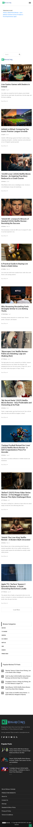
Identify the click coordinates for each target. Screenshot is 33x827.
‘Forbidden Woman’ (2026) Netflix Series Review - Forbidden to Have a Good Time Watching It (19, 770)
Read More (4, 101)
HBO (3, 646)
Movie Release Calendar (8, 789)
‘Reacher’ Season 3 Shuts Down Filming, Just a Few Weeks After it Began (18, 671)
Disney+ (4, 650)
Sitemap (4, 804)
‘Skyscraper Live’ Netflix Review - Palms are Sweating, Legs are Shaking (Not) (15, 353)
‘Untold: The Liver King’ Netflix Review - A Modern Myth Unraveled (15, 538)
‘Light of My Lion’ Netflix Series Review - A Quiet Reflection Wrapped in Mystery (17, 693)
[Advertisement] (16, 35)
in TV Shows (4, 359)
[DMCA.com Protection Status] (6, 822)
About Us (4, 796)
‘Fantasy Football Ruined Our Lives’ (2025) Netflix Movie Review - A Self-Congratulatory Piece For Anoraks (15, 448)
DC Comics (5, 639)
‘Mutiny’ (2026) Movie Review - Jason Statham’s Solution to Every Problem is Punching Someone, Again (13, 14)
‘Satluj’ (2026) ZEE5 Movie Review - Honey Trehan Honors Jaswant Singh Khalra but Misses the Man (19, 750)
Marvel (4, 635)
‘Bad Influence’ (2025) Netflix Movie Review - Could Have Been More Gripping (18, 688)
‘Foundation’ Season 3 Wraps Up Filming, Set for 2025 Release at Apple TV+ (18, 682)
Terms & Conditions (7, 815)
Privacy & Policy (6, 811)
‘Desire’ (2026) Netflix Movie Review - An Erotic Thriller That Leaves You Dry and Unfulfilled (20, 760)
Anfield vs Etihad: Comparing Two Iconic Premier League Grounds (15, 130)
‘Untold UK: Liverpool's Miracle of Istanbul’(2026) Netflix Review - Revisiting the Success (15, 221)
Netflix (4, 642)
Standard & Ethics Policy (9, 807)
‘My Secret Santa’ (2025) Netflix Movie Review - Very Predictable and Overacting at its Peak (16, 402)
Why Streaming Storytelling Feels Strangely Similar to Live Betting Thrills (15, 309)
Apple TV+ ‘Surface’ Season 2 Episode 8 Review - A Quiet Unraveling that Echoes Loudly (13, 586)
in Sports (3, 89)
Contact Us (5, 800)
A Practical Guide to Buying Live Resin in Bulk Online (14, 265)
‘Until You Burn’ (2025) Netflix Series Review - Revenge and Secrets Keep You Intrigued (18, 677)
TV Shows (4, 631)
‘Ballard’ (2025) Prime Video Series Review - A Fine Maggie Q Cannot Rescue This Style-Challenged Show (16, 495)
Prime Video (5, 653)
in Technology (4, 314)
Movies (4, 628)
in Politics (3, 269)
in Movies (3, 181)
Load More (16, 610)
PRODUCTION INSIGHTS (9, 793)
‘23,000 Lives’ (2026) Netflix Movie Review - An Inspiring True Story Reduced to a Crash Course (16, 176)
